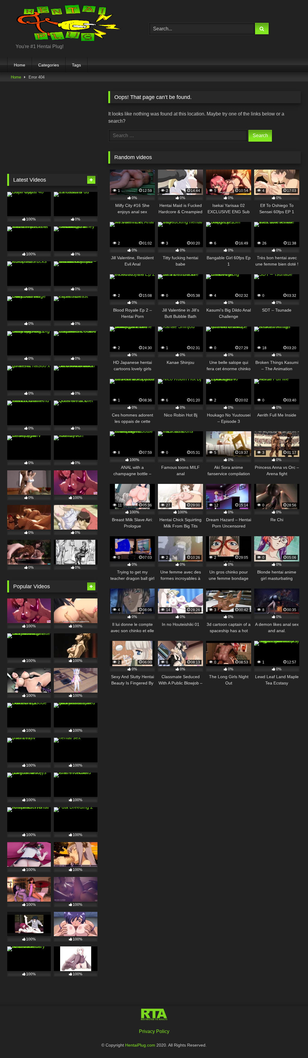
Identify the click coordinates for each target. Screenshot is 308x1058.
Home (19, 65)
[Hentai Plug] (68, 24)
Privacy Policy (154, 1031)
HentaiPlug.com (140, 1045)
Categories (48, 65)
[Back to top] (289, 1040)
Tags (76, 65)
